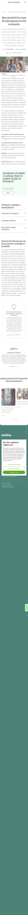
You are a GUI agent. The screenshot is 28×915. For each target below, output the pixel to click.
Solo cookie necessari (14, 468)
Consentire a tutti (14, 472)
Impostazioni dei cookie (14, 464)
